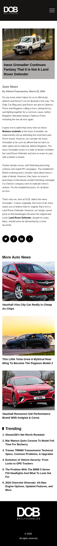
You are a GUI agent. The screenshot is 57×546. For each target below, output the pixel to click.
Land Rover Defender (20, 217)
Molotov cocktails (11, 131)
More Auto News (16, 257)
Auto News (10, 86)
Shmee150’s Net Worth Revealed (24, 434)
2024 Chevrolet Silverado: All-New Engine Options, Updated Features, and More (29, 486)
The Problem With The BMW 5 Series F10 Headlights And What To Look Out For (28, 473)
